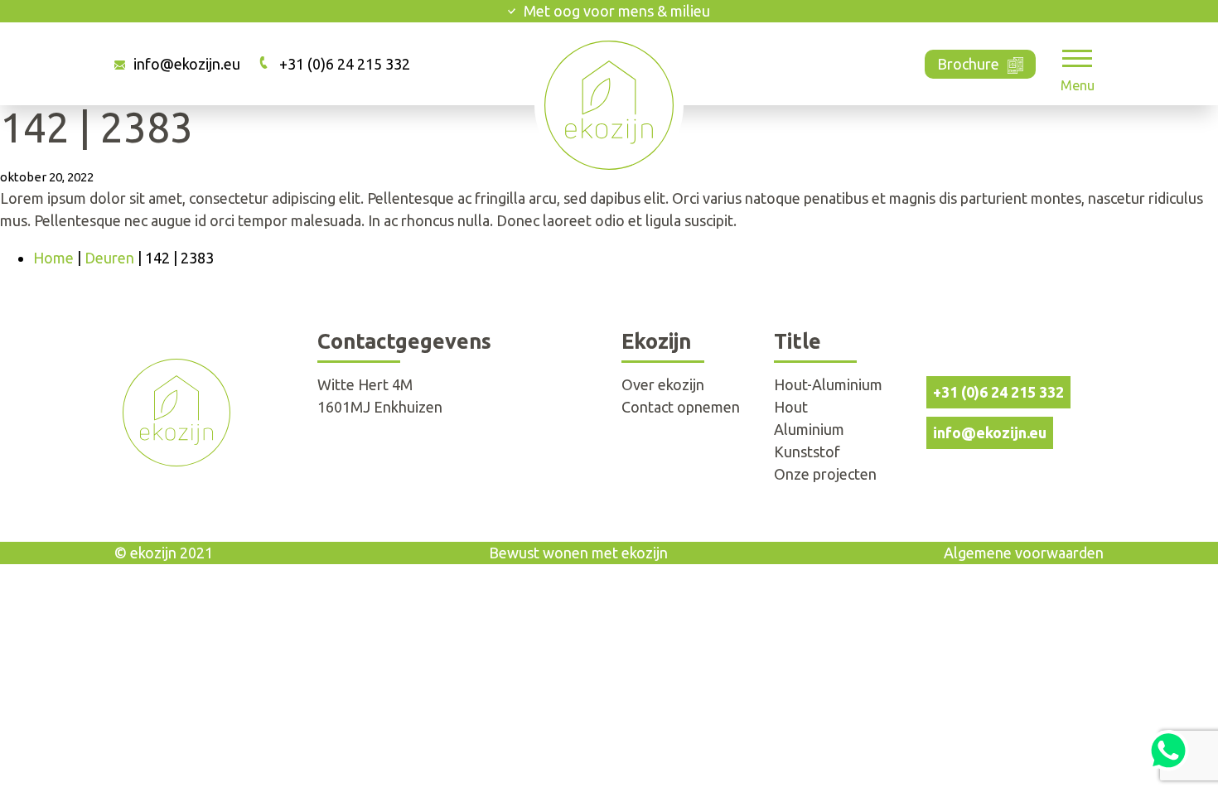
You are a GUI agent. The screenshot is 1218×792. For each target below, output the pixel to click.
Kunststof (807, 451)
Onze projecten (825, 474)
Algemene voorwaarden (1024, 552)
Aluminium (809, 429)
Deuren (109, 257)
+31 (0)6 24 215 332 (344, 64)
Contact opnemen (680, 406)
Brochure (968, 64)
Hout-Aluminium (828, 384)
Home (53, 257)
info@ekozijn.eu (186, 64)
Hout (791, 406)
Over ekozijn (662, 384)
